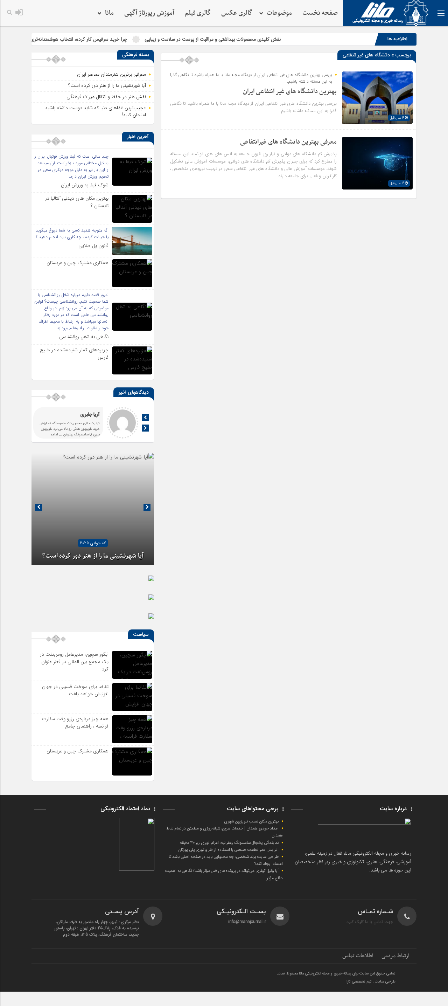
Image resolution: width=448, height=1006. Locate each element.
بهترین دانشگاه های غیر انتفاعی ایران (290, 91)
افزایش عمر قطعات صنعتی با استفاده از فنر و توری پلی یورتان (228, 849)
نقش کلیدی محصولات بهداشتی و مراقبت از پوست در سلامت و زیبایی (239, 39)
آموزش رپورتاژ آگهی (149, 13)
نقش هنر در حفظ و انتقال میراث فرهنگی (106, 97)
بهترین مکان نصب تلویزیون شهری (251, 821)
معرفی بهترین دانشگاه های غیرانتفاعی (288, 142)
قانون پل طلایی (93, 245)
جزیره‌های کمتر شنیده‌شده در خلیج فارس (74, 353)
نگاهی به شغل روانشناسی (83, 336)
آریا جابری (90, 415)
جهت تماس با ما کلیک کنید (369, 921)
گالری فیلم (198, 13)
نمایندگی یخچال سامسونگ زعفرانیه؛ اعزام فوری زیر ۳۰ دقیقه (229, 842)
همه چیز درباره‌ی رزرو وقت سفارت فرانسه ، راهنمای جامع (75, 722)
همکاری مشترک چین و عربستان (77, 263)
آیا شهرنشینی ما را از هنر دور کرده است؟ (107, 85)
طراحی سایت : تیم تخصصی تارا (371, 982)
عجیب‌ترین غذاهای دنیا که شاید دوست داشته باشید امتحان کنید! (95, 111)
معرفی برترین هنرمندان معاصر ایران (111, 74)
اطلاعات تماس (357, 956)
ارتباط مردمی (396, 956)
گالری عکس (236, 13)
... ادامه (56, 434)
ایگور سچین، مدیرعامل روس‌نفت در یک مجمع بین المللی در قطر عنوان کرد (74, 661)
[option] (92, 509)
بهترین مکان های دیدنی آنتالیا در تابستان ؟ (76, 201)
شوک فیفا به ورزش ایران (84, 185)
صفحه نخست (320, 13)
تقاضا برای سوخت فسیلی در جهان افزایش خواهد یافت (75, 690)
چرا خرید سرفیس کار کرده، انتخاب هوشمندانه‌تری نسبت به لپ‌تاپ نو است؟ (80, 39)
